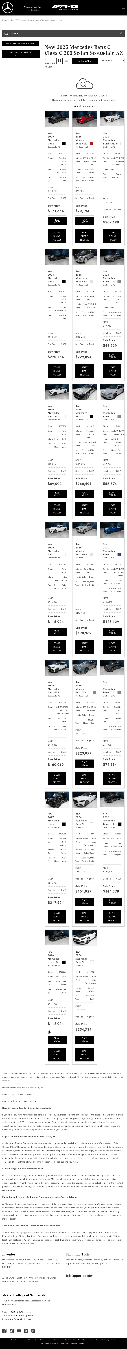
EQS (9, 1267)
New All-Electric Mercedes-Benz (21, 43)
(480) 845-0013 (18, 1315)
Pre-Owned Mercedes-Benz (25, 1281)
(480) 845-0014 (15, 1319)
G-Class (48, 1259)
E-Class (40, 1259)
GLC (4, 1263)
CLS (53, 1263)
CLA (33, 1259)
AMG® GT (22, 1263)
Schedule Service (74, 1259)
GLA (55, 1259)
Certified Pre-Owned (26, 1278)
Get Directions (9, 1304)
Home (4, 20)
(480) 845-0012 (16, 1312)
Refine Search (85, 61)
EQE (4, 1267)
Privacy (74, 1343)
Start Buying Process (57, 236)
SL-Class (41, 1263)
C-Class (26, 1259)
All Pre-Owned (8, 1278)
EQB (58, 1263)
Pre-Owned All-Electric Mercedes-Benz (21, 54)
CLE (48, 1263)
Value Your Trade (111, 1259)
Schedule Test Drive (92, 1259)
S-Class (31, 1263)
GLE (9, 1263)
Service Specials (99, 1263)
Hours (28, 1312)
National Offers (83, 1263)
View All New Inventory (84, 106)
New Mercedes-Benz (12, 1259)
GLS (14, 1263)
